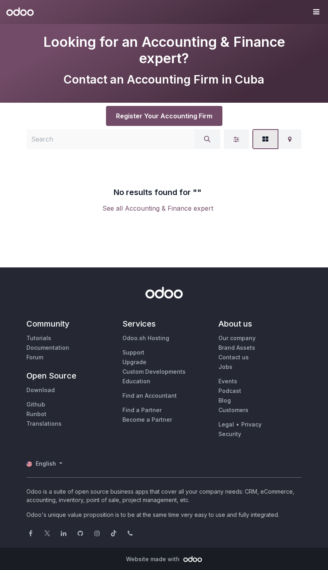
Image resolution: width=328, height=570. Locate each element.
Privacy (251, 424)
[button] (316, 12)
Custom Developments (154, 371)
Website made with (153, 559)
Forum (34, 357)
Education (136, 381)
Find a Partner (142, 410)
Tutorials (38, 338)
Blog (224, 400)
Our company (237, 338)
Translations (44, 423)
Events (227, 381)
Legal (226, 424)
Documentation (47, 347)
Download (40, 390)
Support (133, 352)
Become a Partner (147, 419)
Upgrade (134, 362)
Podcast (229, 390)
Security (229, 433)
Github (35, 404)
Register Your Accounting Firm (164, 116)
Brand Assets (236, 347)
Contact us (233, 357)
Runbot (36, 414)
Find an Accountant (149, 395)
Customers (233, 410)
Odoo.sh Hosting (145, 338)
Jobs (225, 366)
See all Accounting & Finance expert (157, 208)
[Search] (207, 139)
